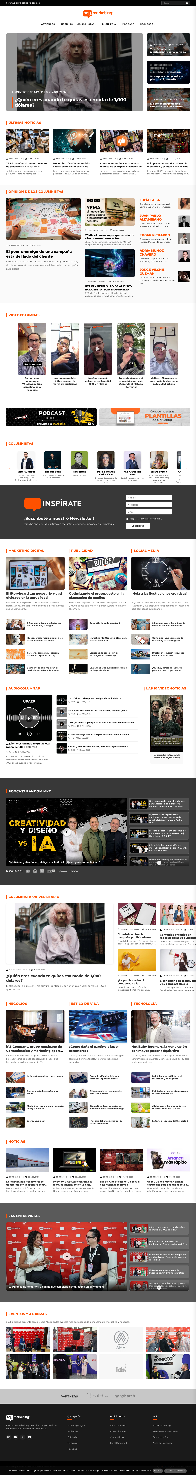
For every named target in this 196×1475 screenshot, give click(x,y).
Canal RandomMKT (119, 1443)
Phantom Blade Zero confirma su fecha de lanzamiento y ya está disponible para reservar (73, 1184)
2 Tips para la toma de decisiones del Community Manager (44, 624)
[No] (192, 1470)
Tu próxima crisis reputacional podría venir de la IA (168, 52)
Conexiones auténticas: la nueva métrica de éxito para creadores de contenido (121, 166)
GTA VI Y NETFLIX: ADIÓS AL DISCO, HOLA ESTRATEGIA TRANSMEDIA (108, 288)
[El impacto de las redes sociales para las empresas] (78, 1092)
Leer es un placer (36, 1121)
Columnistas (86, 24)
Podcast (128, 24)
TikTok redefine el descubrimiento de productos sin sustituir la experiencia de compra (26, 166)
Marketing (72, 1431)
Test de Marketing (162, 1425)
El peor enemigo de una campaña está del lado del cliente (166, 106)
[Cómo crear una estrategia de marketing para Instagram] (140, 639)
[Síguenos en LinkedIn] (29, 1437)
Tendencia (72, 1443)
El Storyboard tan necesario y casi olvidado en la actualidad (34, 596)
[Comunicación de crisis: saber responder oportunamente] (78, 1077)
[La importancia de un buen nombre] (15, 1077)
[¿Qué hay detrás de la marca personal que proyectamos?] (140, 669)
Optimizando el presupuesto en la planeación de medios (96, 596)
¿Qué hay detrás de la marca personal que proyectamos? (167, 669)
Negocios (72, 1449)
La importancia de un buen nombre (45, 1076)
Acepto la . (146, 519)
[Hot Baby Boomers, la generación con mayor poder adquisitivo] (160, 1026)
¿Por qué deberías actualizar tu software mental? (106, 1122)
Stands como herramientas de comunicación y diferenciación (155, 205)
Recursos (146, 24)
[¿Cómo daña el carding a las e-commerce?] (98, 1026)
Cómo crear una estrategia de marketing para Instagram (167, 639)
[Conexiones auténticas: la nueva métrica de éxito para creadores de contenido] (121, 141)
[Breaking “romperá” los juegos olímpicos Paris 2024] (140, 654)
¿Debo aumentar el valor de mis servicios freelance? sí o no (169, 1107)
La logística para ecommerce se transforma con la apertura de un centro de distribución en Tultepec (26, 1184)
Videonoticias (117, 1437)
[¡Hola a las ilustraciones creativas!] (160, 573)
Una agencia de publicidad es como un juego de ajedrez (108, 669)
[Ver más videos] (159, 861)
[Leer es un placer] (15, 1122)
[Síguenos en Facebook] (15, 1437)
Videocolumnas (118, 1431)
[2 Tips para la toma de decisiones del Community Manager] (15, 624)
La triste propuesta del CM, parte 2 (170, 1121)
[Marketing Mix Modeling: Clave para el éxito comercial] (78, 639)
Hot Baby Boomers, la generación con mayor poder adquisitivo (159, 1049)
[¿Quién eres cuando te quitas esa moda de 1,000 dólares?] (74, 72)
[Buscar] (187, 3)
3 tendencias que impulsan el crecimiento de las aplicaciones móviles (43, 670)
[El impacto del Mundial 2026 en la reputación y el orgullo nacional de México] (168, 141)
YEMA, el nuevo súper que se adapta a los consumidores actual (109, 237)
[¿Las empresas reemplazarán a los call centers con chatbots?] (15, 639)
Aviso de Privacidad (162, 1443)
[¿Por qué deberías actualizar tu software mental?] (78, 1122)
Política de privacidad (175, 1470)
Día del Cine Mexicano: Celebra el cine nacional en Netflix (120, 1183)
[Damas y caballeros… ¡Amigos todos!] (15, 1092)
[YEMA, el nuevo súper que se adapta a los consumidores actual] (110, 212)
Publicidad (72, 1437)
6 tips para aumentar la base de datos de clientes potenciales (168, 624)
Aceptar (157, 1470)
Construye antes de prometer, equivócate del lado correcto (155, 225)
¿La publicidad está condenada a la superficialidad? (131, 983)
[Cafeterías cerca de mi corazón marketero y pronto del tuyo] (15, 654)
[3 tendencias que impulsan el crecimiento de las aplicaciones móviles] (15, 669)
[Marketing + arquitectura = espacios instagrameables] (15, 1107)
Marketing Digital (76, 1425)
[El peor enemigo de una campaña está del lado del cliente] (43, 219)
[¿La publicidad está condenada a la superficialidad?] (137, 960)
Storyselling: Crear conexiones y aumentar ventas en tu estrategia (107, 1107)
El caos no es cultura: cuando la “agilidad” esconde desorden (155, 240)
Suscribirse (138, 526)
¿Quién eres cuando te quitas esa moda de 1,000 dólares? (70, 102)
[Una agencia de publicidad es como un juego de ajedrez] (78, 669)
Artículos (48, 24)
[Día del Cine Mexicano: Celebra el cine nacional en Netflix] (121, 1171)
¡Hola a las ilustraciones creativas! (159, 593)
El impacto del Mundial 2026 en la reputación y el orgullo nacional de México (167, 166)
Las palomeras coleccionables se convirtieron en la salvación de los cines (157, 280)
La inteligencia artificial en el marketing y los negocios (167, 1077)
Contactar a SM (160, 1437)
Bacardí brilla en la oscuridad (105, 623)
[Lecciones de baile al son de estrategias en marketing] (78, 654)
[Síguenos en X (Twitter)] (22, 1437)
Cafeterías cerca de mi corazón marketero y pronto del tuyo (43, 654)
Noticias (67, 24)
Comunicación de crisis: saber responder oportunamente (105, 1077)
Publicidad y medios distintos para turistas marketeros (170, 1092)
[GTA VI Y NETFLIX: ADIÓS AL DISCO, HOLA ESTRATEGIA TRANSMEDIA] (110, 263)
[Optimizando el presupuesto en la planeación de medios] (98, 573)
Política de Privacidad (150, 519)
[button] (166, 729)
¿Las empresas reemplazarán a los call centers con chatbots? (45, 639)
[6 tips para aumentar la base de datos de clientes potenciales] (140, 624)
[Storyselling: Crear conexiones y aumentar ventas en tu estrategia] (78, 1107)
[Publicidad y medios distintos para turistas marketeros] (140, 1092)
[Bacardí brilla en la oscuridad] (78, 624)
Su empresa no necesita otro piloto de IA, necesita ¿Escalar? (168, 79)
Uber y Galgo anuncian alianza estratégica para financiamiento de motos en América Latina (168, 1184)
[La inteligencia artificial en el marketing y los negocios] (140, 1077)
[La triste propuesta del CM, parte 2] (140, 1122)
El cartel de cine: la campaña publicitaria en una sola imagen (134, 937)
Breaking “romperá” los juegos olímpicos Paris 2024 (168, 654)
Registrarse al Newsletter (165, 1431)
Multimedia (108, 24)
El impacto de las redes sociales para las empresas (106, 1092)
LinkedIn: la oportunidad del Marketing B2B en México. (154, 260)
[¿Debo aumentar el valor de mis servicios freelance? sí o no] (140, 1107)
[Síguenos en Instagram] (8, 1437)
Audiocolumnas (118, 1425)
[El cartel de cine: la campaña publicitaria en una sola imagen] (137, 914)
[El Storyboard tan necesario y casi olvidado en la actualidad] (35, 573)
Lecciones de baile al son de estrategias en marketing (104, 654)
